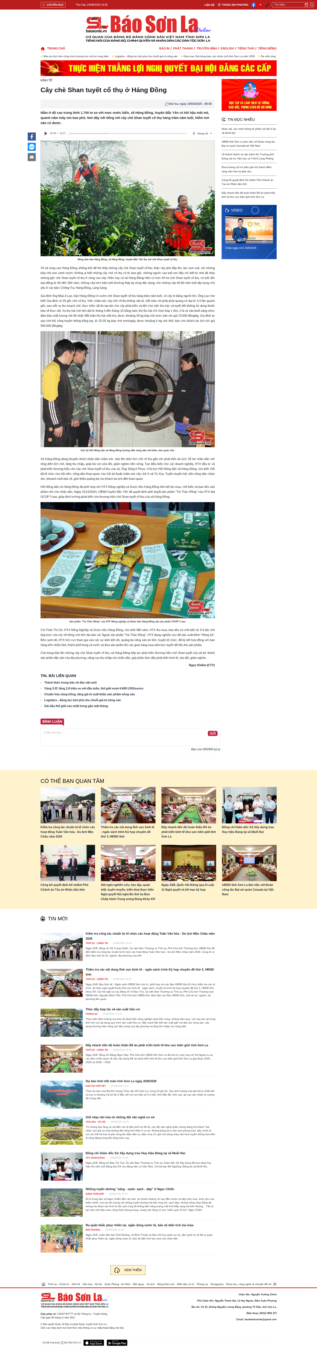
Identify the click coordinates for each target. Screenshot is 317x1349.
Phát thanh (183, 48)
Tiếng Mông (267, 48)
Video (237, 210)
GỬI (213, 734)
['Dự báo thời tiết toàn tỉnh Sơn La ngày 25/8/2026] (62, 1095)
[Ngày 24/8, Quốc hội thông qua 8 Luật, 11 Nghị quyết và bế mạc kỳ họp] (188, 863)
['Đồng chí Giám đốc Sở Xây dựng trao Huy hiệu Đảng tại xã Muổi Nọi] (62, 1167)
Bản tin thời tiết (96, 1086)
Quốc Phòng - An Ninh (117, 1284)
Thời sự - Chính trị (97, 943)
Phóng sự (92, 1014)
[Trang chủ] (43, 1284)
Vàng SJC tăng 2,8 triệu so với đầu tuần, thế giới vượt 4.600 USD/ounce (93, 688)
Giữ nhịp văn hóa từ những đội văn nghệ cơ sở (120, 1117)
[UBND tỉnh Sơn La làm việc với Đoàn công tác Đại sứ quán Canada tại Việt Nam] (249, 863)
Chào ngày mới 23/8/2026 (240, 247)
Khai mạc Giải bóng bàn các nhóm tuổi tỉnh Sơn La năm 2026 (219, 56)
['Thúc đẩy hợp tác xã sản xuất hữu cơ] (62, 1023)
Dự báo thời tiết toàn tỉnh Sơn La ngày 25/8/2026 (121, 1081)
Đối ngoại (138, 1284)
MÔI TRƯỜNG (93, 1230)
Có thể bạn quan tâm (72, 781)
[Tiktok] (267, 5)
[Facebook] (253, 5)
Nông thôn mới (95, 1194)
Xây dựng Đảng (95, 1158)
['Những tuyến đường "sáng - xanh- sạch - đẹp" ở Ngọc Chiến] (62, 1202)
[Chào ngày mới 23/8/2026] (250, 229)
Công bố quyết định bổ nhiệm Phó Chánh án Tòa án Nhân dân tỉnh (64, 887)
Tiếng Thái (246, 48)
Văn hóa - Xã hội (96, 1122)
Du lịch (151, 1284)
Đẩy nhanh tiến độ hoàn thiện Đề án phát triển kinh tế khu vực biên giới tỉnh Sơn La (188, 832)
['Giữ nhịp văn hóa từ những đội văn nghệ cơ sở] (62, 1131)
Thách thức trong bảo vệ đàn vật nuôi (70, 682)
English (227, 48)
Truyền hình (206, 48)
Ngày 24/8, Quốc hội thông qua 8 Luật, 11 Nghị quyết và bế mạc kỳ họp (187, 887)
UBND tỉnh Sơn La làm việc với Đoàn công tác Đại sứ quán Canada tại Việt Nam (248, 889)
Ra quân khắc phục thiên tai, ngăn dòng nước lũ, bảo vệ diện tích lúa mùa (139, 1225)
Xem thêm (133, 1270)
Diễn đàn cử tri (185, 1284)
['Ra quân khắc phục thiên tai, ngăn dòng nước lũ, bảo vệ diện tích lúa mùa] (62, 1239)
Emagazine (217, 1284)
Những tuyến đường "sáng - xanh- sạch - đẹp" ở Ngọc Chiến (130, 1189)
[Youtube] (260, 5)
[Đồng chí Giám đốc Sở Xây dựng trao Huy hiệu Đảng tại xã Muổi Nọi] (249, 805)
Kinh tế (46, 80)
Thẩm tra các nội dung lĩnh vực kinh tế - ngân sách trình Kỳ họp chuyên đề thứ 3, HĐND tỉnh (127, 832)
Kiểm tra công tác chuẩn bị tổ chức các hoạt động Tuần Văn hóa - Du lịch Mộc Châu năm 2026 (68, 832)
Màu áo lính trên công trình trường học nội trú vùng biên (76, 56)
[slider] (127, 133)
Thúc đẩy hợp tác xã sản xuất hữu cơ (113, 1009)
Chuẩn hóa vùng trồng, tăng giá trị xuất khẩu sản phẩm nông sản (89, 694)
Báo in (164, 48)
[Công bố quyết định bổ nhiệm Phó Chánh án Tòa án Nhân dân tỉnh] (68, 863)
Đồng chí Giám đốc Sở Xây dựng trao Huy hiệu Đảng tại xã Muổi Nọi (248, 829)
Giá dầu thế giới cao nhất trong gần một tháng (76, 706)
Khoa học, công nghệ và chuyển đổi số (248, 1284)
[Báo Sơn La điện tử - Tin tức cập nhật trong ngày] (147, 28)
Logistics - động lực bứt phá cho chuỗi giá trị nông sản (146, 56)
